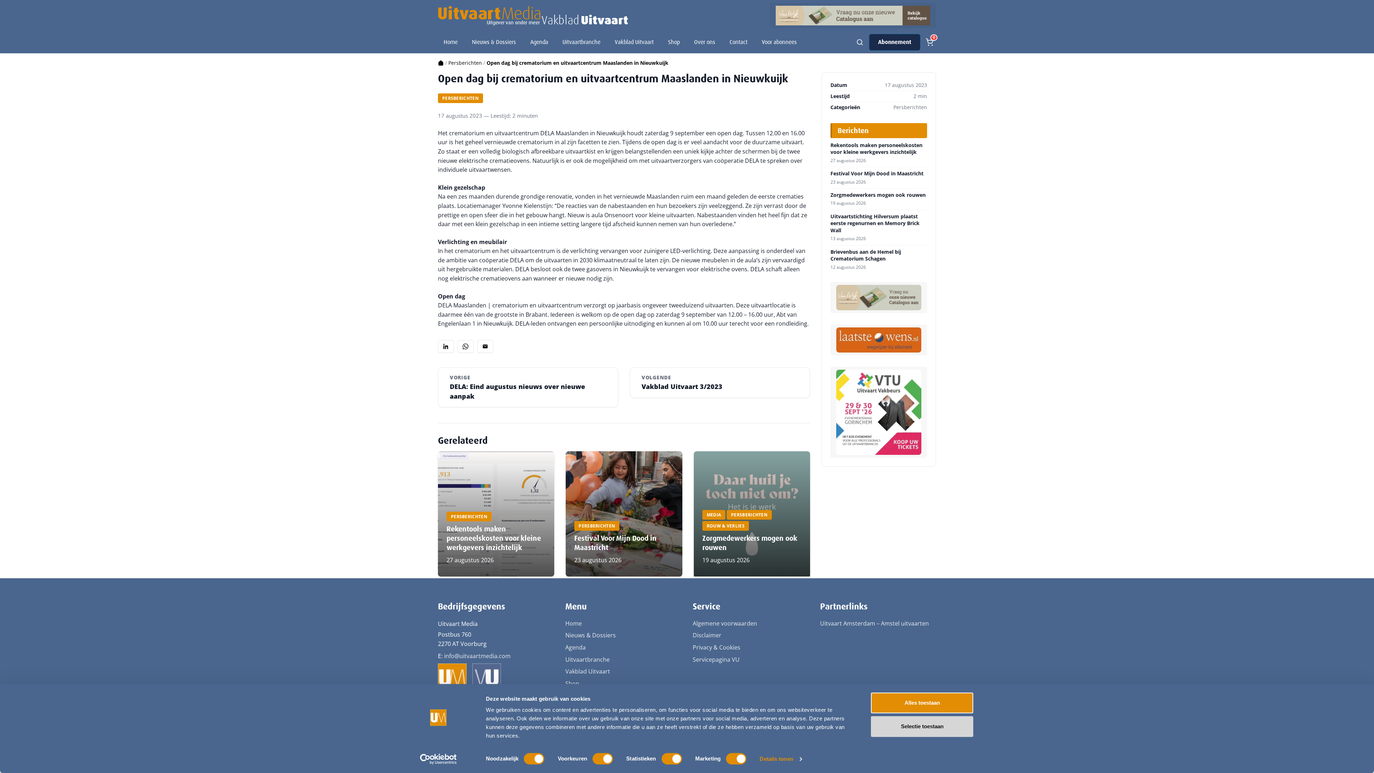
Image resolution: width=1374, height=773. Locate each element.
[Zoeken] (859, 42)
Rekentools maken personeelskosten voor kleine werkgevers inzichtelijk (494, 538)
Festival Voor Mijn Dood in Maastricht (877, 173)
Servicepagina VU (716, 659)
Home (451, 42)
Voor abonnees (779, 42)
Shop (674, 42)
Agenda (539, 42)
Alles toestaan (922, 703)
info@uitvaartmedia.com (477, 656)
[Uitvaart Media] (533, 15)
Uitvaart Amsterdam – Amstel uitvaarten (874, 623)
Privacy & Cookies (716, 647)
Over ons (704, 42)
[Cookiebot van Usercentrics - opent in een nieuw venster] (438, 759)
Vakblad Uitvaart (634, 42)
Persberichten (465, 62)
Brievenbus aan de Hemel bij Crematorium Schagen (865, 255)
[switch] (603, 758)
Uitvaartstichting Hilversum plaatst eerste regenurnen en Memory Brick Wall (875, 223)
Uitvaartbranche (581, 42)
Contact (738, 42)
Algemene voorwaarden (725, 623)
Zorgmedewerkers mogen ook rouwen (878, 195)
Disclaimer (707, 635)
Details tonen (776, 759)
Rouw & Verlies (726, 526)
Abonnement (894, 42)
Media (714, 515)
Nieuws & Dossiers (494, 42)
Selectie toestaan (922, 726)
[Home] (441, 63)
